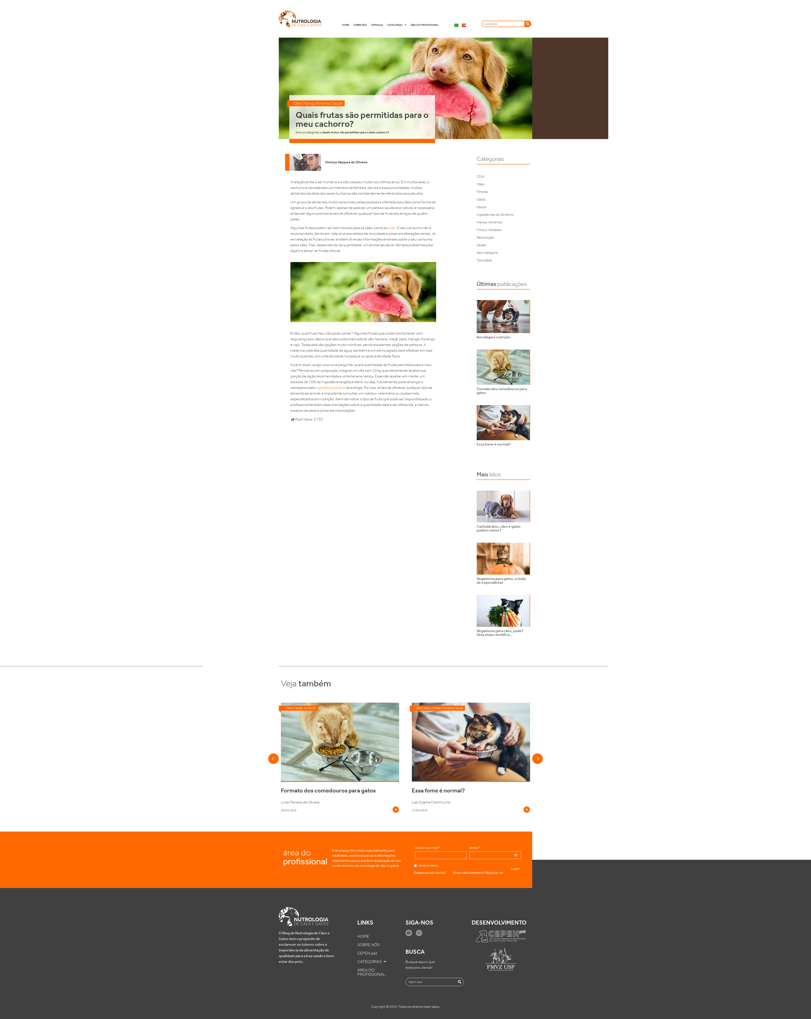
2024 (480, 177)
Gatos (481, 199)
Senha (474, 847)
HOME (345, 24)
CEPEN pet (377, 24)
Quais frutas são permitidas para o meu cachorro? (362, 119)
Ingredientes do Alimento (495, 215)
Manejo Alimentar (317, 103)
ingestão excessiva (330, 387)
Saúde (337, 103)
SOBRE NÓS (360, 24)
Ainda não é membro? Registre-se (478, 873)
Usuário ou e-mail (427, 847)
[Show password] (516, 855)
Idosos (481, 207)
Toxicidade (484, 260)
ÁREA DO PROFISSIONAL (425, 24)
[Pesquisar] (527, 24)
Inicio (299, 132)
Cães (298, 103)
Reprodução (485, 237)
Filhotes (482, 192)
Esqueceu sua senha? (430, 873)
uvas (391, 227)
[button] (273, 758)
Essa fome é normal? (307, 790)
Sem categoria (487, 253)
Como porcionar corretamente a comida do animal (467, 793)
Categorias (312, 132)
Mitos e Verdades (489, 230)
